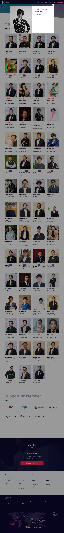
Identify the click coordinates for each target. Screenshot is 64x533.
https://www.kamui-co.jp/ (38, 14)
